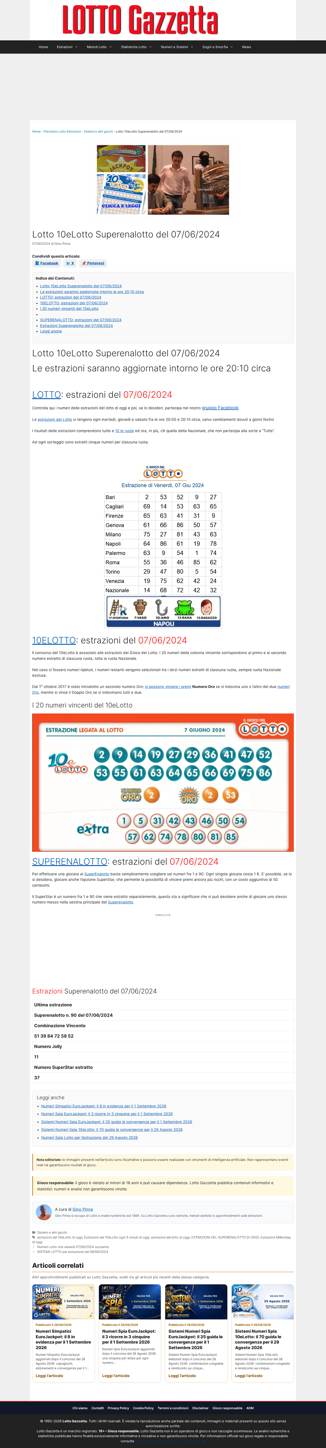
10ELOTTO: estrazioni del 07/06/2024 (74, 303)
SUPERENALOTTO (69, 861)
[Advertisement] (163, 87)
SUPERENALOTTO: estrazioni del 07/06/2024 (81, 320)
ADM (250, 1408)
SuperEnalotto (96, 874)
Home (43, 47)
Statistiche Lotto (134, 47)
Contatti (98, 1408)
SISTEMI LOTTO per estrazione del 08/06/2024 (72, 1252)
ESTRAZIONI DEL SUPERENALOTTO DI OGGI (225, 1237)
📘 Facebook (46, 263)
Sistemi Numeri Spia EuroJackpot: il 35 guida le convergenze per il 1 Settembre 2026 (116, 1122)
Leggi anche (51, 331)
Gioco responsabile (227, 1408)
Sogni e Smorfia (215, 47)
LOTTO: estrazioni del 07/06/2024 (70, 297)
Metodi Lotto (97, 47)
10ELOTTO (54, 640)
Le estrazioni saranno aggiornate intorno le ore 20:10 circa (92, 292)
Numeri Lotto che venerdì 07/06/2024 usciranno (73, 1247)
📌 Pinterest (93, 263)
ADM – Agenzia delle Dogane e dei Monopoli (169, 1441)
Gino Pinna (83, 1209)
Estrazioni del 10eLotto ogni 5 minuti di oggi (116, 1237)
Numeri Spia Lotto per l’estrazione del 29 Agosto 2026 (89, 1137)
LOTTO (46, 394)
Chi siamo (80, 1408)
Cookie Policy (143, 1408)
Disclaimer (200, 1408)
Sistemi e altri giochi (98, 131)
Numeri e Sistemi (174, 47)
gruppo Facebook (220, 407)
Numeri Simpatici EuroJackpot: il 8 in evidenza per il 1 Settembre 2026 (103, 1106)
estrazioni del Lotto (55, 419)
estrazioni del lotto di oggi (170, 1237)
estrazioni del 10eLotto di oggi (59, 1237)
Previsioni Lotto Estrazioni (62, 131)
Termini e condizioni (173, 1408)
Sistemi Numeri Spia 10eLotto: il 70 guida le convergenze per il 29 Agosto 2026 (112, 1129)
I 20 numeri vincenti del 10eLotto (69, 308)
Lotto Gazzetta (244, 20)
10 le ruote (124, 431)
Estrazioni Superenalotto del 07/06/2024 (76, 325)
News (246, 47)
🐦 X (70, 263)
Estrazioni (65, 47)
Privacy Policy (118, 1408)
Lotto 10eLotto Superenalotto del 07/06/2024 (81, 286)
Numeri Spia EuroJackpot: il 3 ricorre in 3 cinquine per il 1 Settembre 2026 (107, 1114)
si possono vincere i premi (168, 686)
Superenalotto (120, 902)
